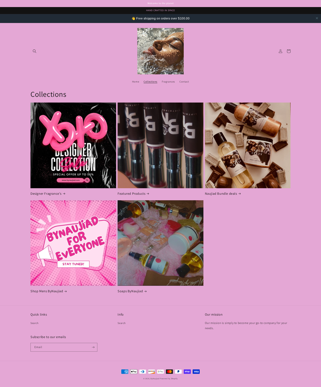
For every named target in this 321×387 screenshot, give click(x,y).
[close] (317, 18)
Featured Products (131, 193)
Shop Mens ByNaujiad (46, 291)
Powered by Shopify (169, 378)
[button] (34, 51)
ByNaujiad (154, 378)
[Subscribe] (93, 347)
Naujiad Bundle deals (221, 193)
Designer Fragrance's (45, 193)
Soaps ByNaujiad (130, 291)
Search (34, 323)
